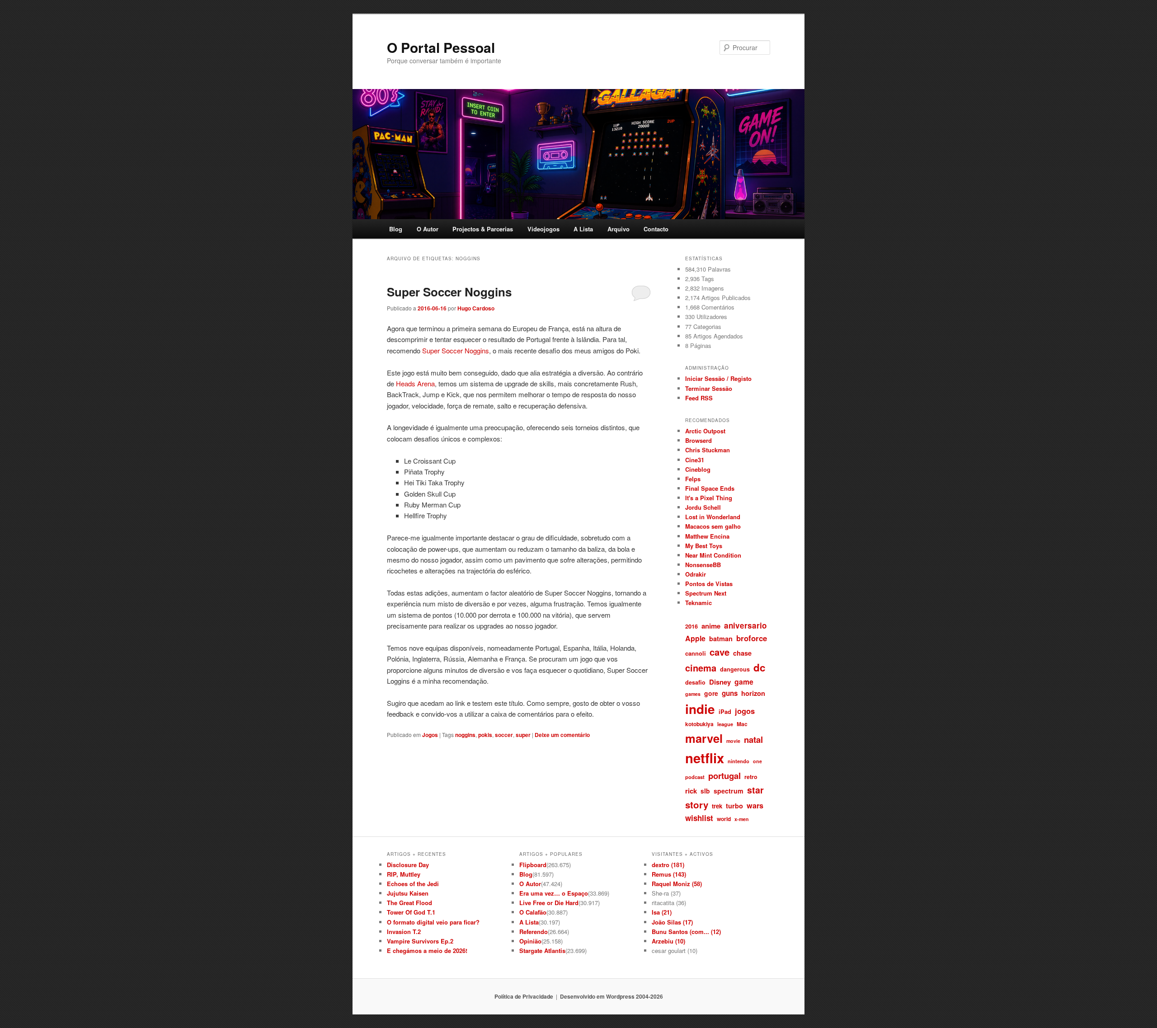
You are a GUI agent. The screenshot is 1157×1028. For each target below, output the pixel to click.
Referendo (533, 931)
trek (717, 806)
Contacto (656, 229)
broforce (751, 638)
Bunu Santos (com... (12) (686, 931)
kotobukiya (699, 724)
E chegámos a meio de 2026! (427, 950)
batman (721, 638)
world (724, 819)
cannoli (695, 653)
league (725, 724)
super (523, 735)
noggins (465, 735)
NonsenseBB (703, 564)
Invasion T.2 (404, 931)
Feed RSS (699, 398)
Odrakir (695, 574)
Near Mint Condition (713, 555)
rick (691, 791)
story (696, 804)
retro (750, 777)
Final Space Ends (709, 488)
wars (755, 805)
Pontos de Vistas (709, 583)
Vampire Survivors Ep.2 (420, 941)
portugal (724, 776)
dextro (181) (668, 864)
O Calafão (532, 912)
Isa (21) (662, 912)
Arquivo (618, 229)
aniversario (745, 625)
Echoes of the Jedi (413, 883)
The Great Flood (409, 902)
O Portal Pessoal (441, 47)
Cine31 (694, 459)
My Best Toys (703, 545)
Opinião (530, 941)
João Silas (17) (672, 922)
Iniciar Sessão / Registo (718, 378)
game (743, 681)
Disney (720, 682)
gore (711, 693)
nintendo (738, 761)
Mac (742, 724)
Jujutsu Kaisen (407, 893)
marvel (704, 738)
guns (730, 693)
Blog (395, 229)
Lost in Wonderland (712, 516)
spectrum (728, 790)
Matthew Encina (707, 536)
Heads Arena (415, 383)
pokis (485, 735)
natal (753, 739)
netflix (704, 757)
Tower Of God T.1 (411, 912)
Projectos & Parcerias (482, 229)
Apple (695, 638)
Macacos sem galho (713, 526)
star (755, 790)
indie (700, 709)
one (757, 761)
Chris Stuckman (707, 450)
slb (705, 790)
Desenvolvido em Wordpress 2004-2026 (611, 996)
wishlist (699, 817)
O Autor (427, 229)
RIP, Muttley (403, 874)
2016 (691, 626)
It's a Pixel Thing (708, 497)
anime (710, 626)
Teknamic (698, 602)
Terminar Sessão (708, 388)
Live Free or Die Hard (548, 902)
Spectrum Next (705, 593)
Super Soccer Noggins (449, 291)
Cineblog (697, 469)
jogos (745, 710)
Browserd (698, 440)
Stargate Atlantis (542, 950)
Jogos (430, 735)
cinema (700, 667)
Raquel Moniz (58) (677, 883)
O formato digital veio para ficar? (433, 922)
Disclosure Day (408, 864)
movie (733, 740)
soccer (504, 735)
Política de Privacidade (523, 996)
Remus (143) (669, 874)
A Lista (583, 229)
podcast (695, 776)
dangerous (735, 669)
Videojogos (543, 229)
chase (742, 652)
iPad (725, 711)
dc (759, 667)
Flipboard (532, 864)
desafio (695, 682)
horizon (753, 693)
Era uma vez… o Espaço (553, 893)
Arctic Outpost (705, 431)
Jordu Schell (703, 507)
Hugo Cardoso (475, 308)
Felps (693, 478)
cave (719, 651)
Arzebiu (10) (668, 941)
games (693, 693)
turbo (734, 805)
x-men (741, 819)
